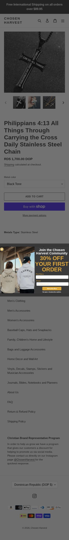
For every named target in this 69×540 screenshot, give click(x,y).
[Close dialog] (1, 249)
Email (38, 281)
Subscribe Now (52, 288)
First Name (39, 274)
